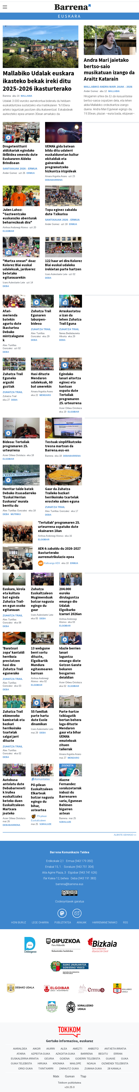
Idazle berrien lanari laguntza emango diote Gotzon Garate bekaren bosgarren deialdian (70, 662)
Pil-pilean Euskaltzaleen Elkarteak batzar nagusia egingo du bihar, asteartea (42, 797)
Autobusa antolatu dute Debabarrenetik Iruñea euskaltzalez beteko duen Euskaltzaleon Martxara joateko (14, 796)
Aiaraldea (20, 1048)
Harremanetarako (104, 922)
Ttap (83, 1076)
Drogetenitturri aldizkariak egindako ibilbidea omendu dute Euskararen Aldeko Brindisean (20, 154)
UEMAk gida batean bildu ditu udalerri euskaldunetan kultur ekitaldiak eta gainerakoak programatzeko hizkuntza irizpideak (62, 158)
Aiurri (50, 1048)
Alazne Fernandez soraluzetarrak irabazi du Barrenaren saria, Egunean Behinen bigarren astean (70, 796)
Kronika (58, 1063)
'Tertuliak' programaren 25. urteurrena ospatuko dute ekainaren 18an (59, 526)
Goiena (65, 1058)
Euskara (69, 16)
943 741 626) (88, 872)
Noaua (91, 1063)
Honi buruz (18, 922)
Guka (124, 1058)
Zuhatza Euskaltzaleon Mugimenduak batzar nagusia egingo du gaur (42, 599)
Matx (56, 1076)
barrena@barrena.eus (69, 884)
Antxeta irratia (115, 1048)
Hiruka (42, 1063)
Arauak (82, 922)
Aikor (37, 1048)
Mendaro (45, 395)
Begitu (103, 1053)
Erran (118, 1053)
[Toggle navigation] (5, 7)
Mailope (75, 1063)
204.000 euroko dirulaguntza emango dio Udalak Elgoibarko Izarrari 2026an (70, 601)
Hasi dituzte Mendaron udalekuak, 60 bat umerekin (41, 380)
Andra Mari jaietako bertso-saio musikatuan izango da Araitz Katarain (109, 69)
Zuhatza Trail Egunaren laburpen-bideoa (41, 317)
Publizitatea (62, 922)
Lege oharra (40, 922)
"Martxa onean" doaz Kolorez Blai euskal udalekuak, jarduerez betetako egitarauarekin (19, 269)
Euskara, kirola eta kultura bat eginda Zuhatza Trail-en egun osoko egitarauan (14, 599)
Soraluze (45, 824)
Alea (64, 1048)
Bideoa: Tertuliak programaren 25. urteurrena (16, 446)
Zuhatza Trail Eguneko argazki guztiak (13, 380)
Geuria (49, 1058)
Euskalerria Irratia (25, 1058)
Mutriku (16, 514)
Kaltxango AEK (52, 563)
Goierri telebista (87, 1058)
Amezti (77, 1048)
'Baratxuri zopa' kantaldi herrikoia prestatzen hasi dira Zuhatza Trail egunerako (13, 660)
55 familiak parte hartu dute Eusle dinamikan (40, 717)
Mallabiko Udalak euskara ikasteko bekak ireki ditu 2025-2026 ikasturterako (38, 80)
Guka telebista (21, 1063)
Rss (125, 922)
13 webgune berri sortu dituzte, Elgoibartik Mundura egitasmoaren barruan (41, 660)
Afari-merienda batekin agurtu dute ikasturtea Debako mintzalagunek (13, 325)
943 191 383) (87, 878)
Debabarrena (54, 180)
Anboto (93, 1048)
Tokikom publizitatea (69, 1082)
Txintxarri (45, 1068)
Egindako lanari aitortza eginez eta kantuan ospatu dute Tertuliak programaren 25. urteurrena (70, 388)
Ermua (31, 173)
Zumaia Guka (93, 1068)
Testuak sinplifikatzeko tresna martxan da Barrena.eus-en (63, 446)
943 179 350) (84, 861)
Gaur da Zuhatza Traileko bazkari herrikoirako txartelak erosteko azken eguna (62, 495)
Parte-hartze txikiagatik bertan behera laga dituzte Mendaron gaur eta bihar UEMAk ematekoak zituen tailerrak (70, 730)
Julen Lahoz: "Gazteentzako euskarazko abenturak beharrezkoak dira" (20, 215)
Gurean (70, 1076)
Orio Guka (25, 1068)
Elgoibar (8, 231)
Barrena (87, 1053)
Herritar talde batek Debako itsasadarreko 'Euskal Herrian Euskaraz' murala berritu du (19, 497)
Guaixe (110, 1058)
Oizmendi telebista (115, 1063)
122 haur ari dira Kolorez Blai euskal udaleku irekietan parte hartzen (63, 265)
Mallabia (26, 96)
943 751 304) (85, 866)
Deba (6, 286)
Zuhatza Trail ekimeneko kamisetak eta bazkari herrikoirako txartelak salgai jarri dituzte (14, 726)
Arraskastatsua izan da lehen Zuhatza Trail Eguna (70, 317)
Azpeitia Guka (40, 1053)
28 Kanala (114, 1068)
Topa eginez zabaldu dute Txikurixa (61, 211)
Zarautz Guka (69, 1068)
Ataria (21, 1053)
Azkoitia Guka (65, 1053)
